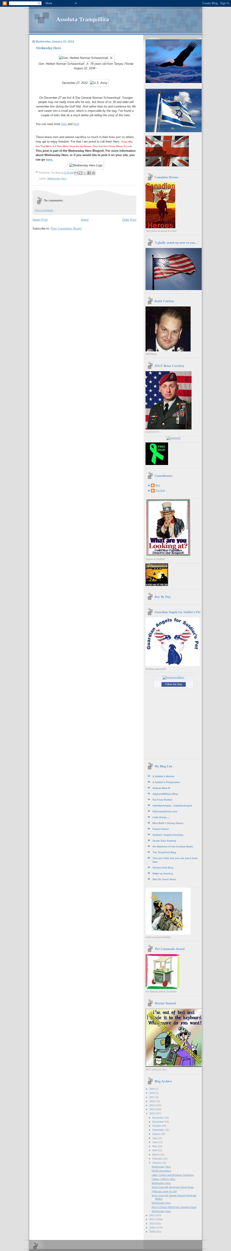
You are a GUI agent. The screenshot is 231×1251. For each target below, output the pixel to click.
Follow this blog (173, 684)
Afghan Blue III (161, 788)
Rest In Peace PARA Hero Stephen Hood (174, 1207)
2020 (152, 1089)
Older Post (129, 219)
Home (85, 219)
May (155, 1146)
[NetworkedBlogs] (173, 677)
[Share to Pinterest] (93, 173)
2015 (152, 1105)
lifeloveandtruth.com (164, 811)
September (158, 1129)
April (155, 1150)
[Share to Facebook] (89, 173)
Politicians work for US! (164, 1191)
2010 (152, 1223)
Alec (157, 485)
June (155, 1142)
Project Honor (160, 829)
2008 (152, 1231)
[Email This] (76, 173)
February (157, 1158)
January (157, 1162)
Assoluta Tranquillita (82, 19)
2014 (152, 1109)
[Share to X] (85, 173)
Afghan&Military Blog (165, 794)
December (158, 1117)
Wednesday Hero (57, 178)
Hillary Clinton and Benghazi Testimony (173, 1175)
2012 (152, 1215)
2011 (152, 1219)
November (158, 1121)
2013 (152, 1113)
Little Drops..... (161, 817)
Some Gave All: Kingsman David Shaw (173, 1187)
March (156, 1154)
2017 (152, 1097)
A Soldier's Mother (163, 776)
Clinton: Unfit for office (164, 1179)
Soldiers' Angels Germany (167, 834)
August (156, 1134)
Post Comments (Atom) (66, 228)
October (157, 1125)
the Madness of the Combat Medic (172, 846)
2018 (152, 1093)
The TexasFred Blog (164, 852)
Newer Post (40, 219)
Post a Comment (44, 210)
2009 (152, 1227)
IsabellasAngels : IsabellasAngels (172, 805)
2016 (152, 1101)
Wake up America (162, 873)
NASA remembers (161, 1170)
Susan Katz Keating (164, 840)
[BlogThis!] (80, 173)
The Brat (160, 490)
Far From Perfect (162, 799)
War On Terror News (164, 879)
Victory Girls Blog (162, 867)
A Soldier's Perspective (166, 782)
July (154, 1138)
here (64, 124)
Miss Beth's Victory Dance (167, 823)
